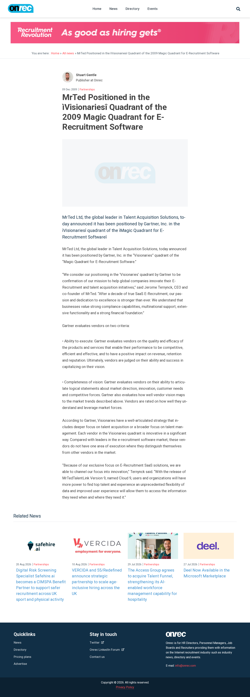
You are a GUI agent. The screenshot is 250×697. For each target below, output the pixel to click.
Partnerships (87, 89)
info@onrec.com (185, 665)
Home (97, 9)
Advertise (20, 664)
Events (153, 9)
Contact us (97, 657)
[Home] (20, 10)
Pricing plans (22, 657)
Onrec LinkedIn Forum (105, 649)
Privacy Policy (125, 687)
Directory (132, 9)
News (113, 9)
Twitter (95, 642)
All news (68, 53)
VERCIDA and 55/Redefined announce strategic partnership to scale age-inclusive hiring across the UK (97, 582)
